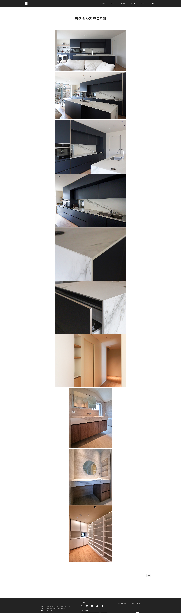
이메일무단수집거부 (136, 603)
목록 (149, 576)
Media (143, 4)
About (133, 4)
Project (113, 4)
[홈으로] (26, 3)
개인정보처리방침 (123, 603)
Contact (153, 4)
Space (123, 4)
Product (102, 4)
